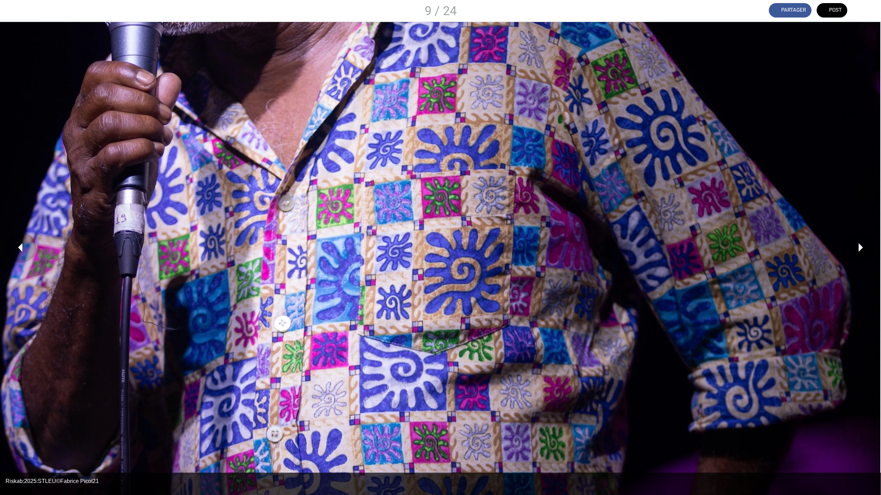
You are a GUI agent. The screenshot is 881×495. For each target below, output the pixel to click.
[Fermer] (14, 11)
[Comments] (867, 11)
